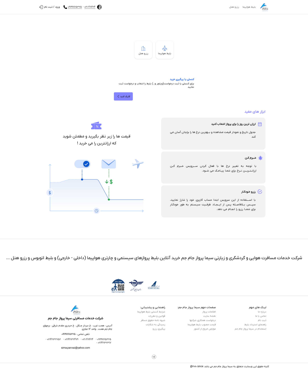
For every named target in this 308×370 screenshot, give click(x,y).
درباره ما (262, 312)
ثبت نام (262, 320)
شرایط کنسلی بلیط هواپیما (151, 312)
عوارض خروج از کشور (205, 329)
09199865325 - (103, 339)
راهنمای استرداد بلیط (255, 324)
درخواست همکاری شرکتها (203, 320)
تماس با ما (260, 316)
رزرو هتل (234, 7)
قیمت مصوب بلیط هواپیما (202, 324)
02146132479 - (70, 339)
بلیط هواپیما (249, 7)
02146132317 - (103, 343)
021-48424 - (86, 339)
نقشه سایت (209, 316)
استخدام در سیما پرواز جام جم (250, 329)
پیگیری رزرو (159, 329)
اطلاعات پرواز (209, 312)
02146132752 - (53, 339)
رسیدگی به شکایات (155, 324)
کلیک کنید (125, 96)
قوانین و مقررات (156, 316)
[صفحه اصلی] (264, 7)
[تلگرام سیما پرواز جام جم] (154, 357)
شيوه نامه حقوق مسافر (153, 320)
